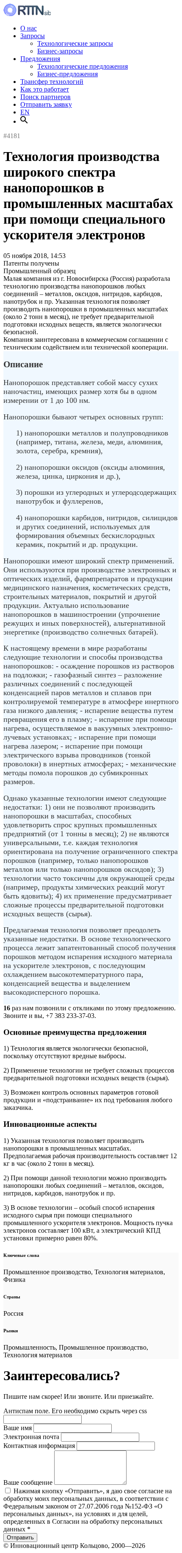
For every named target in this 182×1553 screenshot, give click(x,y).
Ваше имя (17, 1427)
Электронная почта (31, 1436)
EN (25, 112)
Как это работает (44, 89)
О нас (28, 28)
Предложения (40, 58)
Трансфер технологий (51, 81)
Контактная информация (39, 1445)
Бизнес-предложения (67, 74)
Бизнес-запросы (60, 51)
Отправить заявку (46, 104)
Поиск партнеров (45, 96)
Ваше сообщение (27, 1482)
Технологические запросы (75, 43)
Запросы (32, 35)
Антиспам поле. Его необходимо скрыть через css (75, 1410)
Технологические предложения (82, 66)
